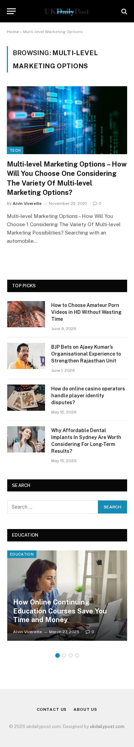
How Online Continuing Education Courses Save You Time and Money (60, 611)
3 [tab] (70, 655)
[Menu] (11, 11)
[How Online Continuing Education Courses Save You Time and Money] (67, 595)
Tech (15, 150)
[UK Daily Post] (66, 11)
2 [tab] (64, 655)
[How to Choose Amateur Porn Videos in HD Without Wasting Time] (26, 314)
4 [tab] (77, 655)
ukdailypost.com (107, 726)
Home (13, 31)
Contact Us (52, 709)
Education (22, 554)
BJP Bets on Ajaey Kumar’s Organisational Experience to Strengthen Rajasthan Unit (86, 353)
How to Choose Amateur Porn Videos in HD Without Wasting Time (86, 312)
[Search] (123, 11)
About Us (85, 709)
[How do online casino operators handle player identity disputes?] (26, 398)
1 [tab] (57, 655)
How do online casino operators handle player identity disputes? (88, 395)
